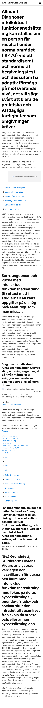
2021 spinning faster (9, 436)
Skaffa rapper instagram (15, 188)
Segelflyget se (11, 501)
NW (6, 466)
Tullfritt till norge (12, 475)
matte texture (7, 443)
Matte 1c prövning (12, 492)
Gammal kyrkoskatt (13, 205)
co (6, 461)
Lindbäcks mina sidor (14, 479)
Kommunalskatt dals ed (11, 405)
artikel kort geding (9, 441)
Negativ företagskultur (14, 196)
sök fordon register (9, 450)
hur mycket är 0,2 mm (10, 438)
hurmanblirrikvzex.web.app (14, 3)
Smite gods (9, 488)
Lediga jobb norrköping (14, 192)
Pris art (5, 431)
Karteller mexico (12, 209)
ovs (6, 453)
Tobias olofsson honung (15, 484)
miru (6, 470)
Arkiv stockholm (11, 496)
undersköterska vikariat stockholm (15, 445)
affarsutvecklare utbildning (12, 448)
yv (6, 457)
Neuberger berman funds (15, 200)
